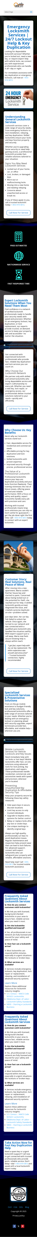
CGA (15, 1207)
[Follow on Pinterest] (22, 1226)
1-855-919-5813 (17, 205)
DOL (21, 1207)
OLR (10, 1207)
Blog (27, 1207)
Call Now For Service (18, 212)
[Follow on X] (18, 1226)
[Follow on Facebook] (14, 1226)
